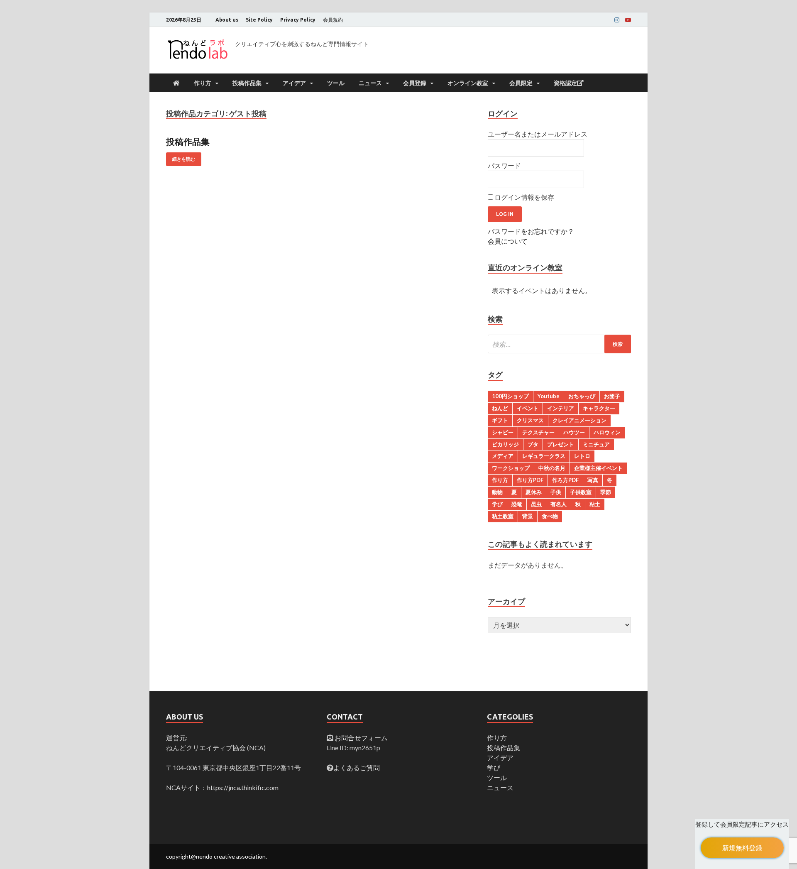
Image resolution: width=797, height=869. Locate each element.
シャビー (502, 432)
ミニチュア (596, 444)
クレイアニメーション (579, 420)
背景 (527, 516)
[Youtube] (628, 20)
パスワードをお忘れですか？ (531, 231)
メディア (502, 456)
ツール (336, 83)
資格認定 (565, 83)
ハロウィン (607, 432)
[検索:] (559, 344)
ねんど (500, 408)
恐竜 (516, 504)
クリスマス (530, 420)
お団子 (612, 396)
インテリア (560, 408)
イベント (527, 408)
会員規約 (333, 19)
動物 (497, 492)
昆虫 (536, 504)
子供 (555, 492)
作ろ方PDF (565, 480)
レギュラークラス (543, 456)
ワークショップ (511, 468)
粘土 (594, 504)
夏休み (534, 492)
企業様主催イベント (598, 468)
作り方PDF (530, 480)
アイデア (294, 83)
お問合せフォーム (360, 738)
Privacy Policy (297, 19)
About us (226, 19)
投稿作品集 (247, 83)
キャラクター (599, 408)
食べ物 (550, 516)
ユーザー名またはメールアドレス (537, 134)
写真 (592, 480)
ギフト (500, 420)
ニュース (370, 83)
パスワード (504, 165)
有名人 (558, 504)
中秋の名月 (551, 468)
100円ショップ (510, 396)
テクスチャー (538, 432)
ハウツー (574, 432)
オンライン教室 (467, 83)
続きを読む (183, 159)
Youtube (549, 396)
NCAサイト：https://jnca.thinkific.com (222, 787)
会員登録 (414, 83)
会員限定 (521, 83)
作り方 (202, 83)
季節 (605, 492)
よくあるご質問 (356, 767)
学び (497, 504)
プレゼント (560, 444)
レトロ (582, 456)
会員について (508, 241)
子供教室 (581, 492)
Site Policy (259, 19)
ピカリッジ (505, 444)
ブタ (533, 444)
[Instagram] (616, 20)
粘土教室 (502, 516)
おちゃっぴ (581, 396)
